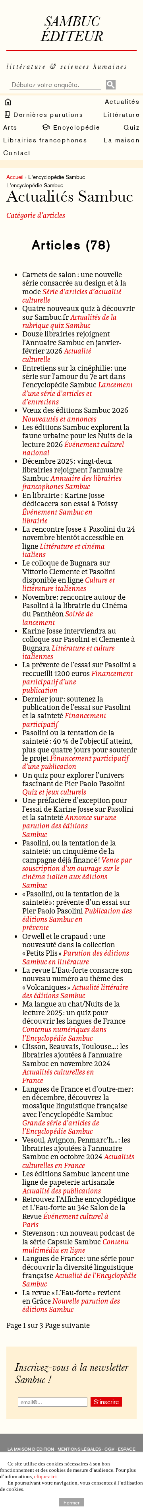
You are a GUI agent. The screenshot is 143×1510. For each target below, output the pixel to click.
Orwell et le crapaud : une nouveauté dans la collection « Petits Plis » (68, 944)
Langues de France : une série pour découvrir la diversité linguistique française (78, 1266)
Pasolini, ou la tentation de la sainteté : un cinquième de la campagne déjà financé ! (69, 851)
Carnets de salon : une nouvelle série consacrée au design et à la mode (74, 283)
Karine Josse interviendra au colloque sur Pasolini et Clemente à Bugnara (78, 639)
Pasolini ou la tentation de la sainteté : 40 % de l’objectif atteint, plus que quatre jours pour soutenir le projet (79, 745)
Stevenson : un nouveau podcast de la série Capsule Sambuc (78, 1237)
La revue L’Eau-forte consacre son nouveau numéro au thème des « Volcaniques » (77, 978)
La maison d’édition (31, 1449)
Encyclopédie (75, 127)
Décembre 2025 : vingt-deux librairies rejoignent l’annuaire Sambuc (72, 469)
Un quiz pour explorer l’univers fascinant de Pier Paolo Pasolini (73, 779)
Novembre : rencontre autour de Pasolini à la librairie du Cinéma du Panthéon (75, 605)
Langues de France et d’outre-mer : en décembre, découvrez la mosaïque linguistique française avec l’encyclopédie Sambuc (77, 1101)
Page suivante (67, 1325)
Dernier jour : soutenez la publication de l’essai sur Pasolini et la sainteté (76, 707)
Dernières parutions (47, 115)
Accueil (14, 177)
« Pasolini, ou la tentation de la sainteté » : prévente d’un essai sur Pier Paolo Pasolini (76, 902)
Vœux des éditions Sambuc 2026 (75, 410)
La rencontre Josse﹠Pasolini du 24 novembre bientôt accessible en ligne (78, 537)
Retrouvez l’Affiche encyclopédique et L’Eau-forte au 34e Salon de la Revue (78, 1207)
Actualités (122, 101)
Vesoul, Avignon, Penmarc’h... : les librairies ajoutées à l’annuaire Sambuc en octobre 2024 (76, 1148)
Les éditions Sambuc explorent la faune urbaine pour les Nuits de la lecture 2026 (77, 435)
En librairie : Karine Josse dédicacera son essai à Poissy (70, 499)
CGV (109, 1449)
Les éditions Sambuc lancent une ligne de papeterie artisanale (75, 1178)
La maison (122, 140)
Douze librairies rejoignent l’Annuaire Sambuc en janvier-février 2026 (71, 342)
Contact (17, 153)
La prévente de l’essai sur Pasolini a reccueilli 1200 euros (79, 669)
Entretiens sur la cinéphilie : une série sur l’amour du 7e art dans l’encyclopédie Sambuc (74, 376)
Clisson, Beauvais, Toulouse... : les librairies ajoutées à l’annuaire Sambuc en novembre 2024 (75, 1055)
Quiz (132, 127)
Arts (10, 127)
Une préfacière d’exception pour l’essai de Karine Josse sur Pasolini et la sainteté (77, 808)
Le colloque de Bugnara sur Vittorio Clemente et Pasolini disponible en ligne (68, 571)
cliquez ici (45, 1476)
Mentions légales (79, 1449)
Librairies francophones (45, 140)
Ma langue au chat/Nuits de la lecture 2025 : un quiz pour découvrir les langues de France (74, 1012)
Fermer (71, 1502)
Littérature (121, 115)
